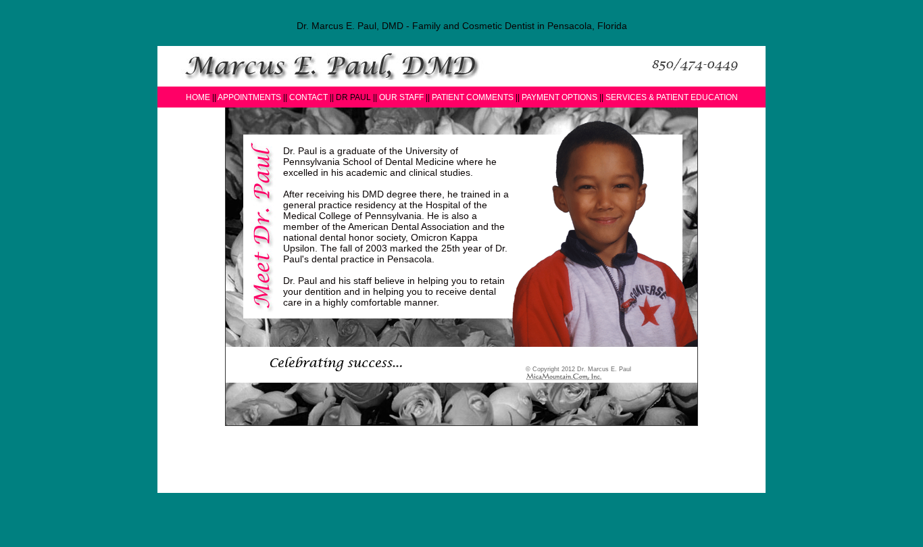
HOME (198, 97)
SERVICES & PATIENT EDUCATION (671, 97)
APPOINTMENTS (249, 97)
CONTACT (308, 97)
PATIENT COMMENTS (473, 97)
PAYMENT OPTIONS (560, 97)
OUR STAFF (402, 97)
